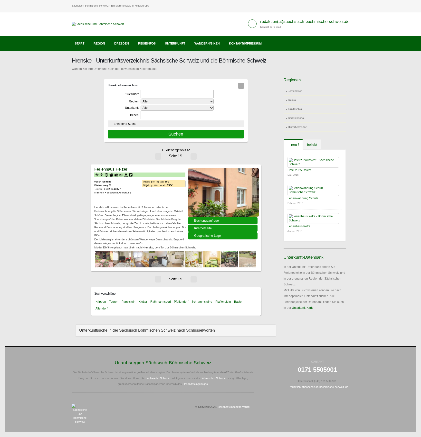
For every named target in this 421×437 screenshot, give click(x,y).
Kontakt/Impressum (245, 43)
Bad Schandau (296, 118)
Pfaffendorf (181, 301)
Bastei (238, 301)
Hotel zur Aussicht (299, 170)
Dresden (121, 43)
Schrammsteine (201, 301)
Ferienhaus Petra (298, 226)
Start (79, 43)
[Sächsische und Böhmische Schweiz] (100, 24)
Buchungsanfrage (206, 220)
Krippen (101, 301)
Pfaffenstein (223, 301)
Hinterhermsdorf (297, 127)
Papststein (128, 301)
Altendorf (101, 308)
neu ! (294, 144)
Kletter (143, 301)
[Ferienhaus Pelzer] (223, 192)
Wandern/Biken (207, 43)
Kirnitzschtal (295, 109)
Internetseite (203, 228)
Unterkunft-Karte (303, 308)
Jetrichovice (295, 91)
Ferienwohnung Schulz (302, 198)
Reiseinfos (147, 43)
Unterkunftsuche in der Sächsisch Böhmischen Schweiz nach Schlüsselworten (147, 330)
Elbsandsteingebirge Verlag (233, 406)
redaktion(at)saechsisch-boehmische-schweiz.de (304, 21)
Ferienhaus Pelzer (110, 169)
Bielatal (292, 100)
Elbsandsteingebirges (195, 383)
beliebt (312, 144)
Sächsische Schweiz (157, 378)
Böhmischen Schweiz (213, 378)
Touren (113, 301)
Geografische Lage (207, 235)
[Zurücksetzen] (241, 86)
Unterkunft (175, 43)
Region (99, 43)
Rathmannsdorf (160, 301)
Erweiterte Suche (125, 124)
